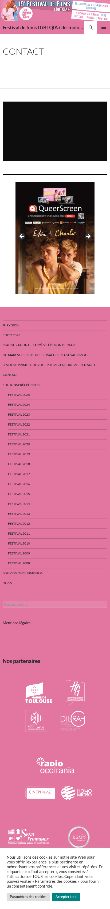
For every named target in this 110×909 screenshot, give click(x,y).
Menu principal (103, 27)
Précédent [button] (22, 237)
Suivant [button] (88, 237)
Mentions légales (16, 622)
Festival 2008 (19, 563)
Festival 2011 (19, 533)
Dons (7, 583)
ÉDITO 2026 (11, 335)
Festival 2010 (19, 543)
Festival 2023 (19, 414)
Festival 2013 (19, 514)
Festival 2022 (19, 424)
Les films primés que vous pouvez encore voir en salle (49, 365)
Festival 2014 (19, 504)
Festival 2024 (19, 405)
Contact (10, 375)
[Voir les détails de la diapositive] (55, 238)
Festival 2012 (19, 523)
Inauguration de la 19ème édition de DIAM (39, 345)
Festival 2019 (19, 454)
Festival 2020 (19, 444)
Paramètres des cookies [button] (28, 897)
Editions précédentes (21, 385)
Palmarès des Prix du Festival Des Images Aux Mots (45, 355)
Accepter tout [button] (66, 897)
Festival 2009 (19, 553)
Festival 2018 (19, 464)
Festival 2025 (19, 395)
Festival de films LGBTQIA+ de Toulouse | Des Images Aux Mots (43, 27)
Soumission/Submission (23, 573)
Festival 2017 (19, 474)
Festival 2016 (19, 484)
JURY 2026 (11, 325)
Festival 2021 (19, 434)
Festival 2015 (19, 494)
